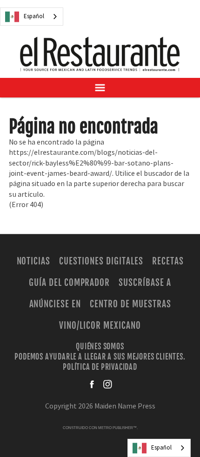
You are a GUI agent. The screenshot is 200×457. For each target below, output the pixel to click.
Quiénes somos (100, 346)
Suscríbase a (145, 282)
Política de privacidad (100, 367)
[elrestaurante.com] (100, 54)
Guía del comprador (69, 282)
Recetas (168, 261)
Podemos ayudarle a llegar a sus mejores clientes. (99, 356)
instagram (107, 384)
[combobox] (31, 16)
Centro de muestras (130, 304)
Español (34, 16)
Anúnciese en (55, 304)
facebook (92, 384)
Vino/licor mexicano (99, 325)
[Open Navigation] (100, 87)
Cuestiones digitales (101, 261)
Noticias (34, 261)
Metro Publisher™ (117, 428)
